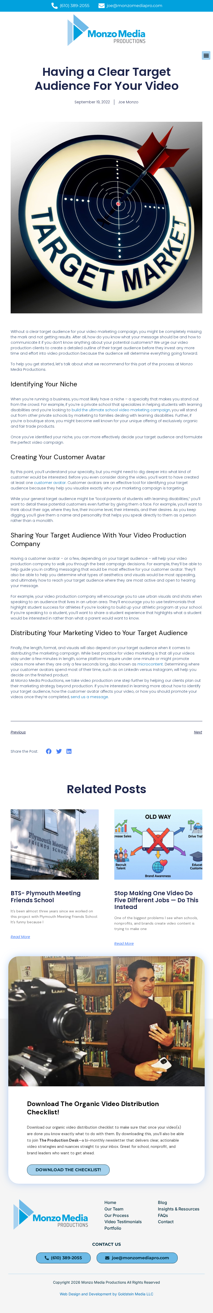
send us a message (89, 696)
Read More (20, 937)
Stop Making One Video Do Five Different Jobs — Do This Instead (156, 900)
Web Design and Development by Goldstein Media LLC (106, 1294)
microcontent (150, 664)
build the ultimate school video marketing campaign (121, 410)
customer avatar (50, 482)
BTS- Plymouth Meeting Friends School (46, 896)
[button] (206, 55)
